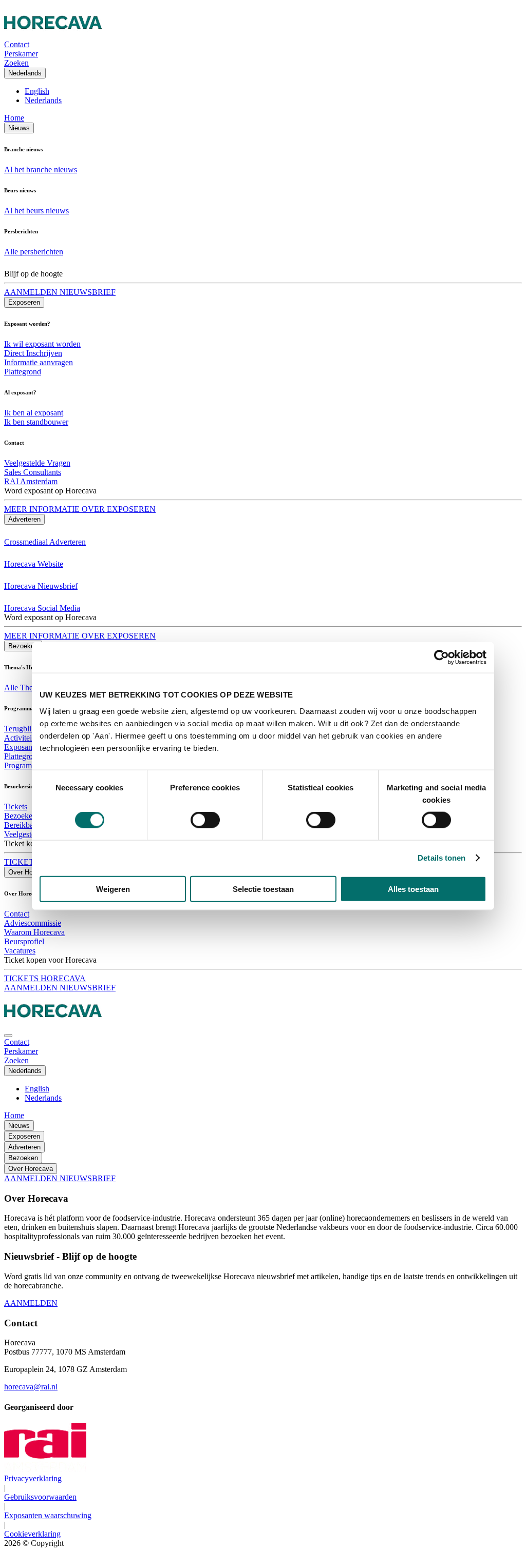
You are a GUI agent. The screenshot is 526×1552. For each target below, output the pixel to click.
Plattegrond (22, 371)
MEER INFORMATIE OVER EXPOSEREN (80, 509)
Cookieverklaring (32, 1533)
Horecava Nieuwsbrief (41, 586)
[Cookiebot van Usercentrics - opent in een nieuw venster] (441, 657)
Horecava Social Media (42, 608)
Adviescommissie (32, 923)
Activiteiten (23, 737)
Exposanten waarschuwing (47, 1515)
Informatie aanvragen (38, 362)
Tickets (15, 806)
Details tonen (441, 857)
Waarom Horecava (34, 932)
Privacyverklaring (33, 1478)
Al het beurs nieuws (36, 210)
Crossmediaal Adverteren (45, 542)
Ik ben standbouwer (36, 421)
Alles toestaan (413, 888)
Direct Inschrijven (33, 353)
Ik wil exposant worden (42, 344)
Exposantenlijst (28, 747)
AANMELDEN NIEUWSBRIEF (60, 292)
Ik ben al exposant (33, 412)
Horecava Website (33, 564)
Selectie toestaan (263, 888)
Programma (23, 765)
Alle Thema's (25, 687)
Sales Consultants (32, 472)
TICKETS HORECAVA (45, 978)
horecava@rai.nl (31, 1386)
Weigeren (113, 888)
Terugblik (19, 728)
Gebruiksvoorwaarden (40, 1497)
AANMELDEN (31, 1303)
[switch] (205, 820)
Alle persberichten (33, 251)
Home (14, 117)
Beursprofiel (24, 941)
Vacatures (19, 950)
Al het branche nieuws (40, 169)
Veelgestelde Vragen (37, 463)
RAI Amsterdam (31, 481)
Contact (16, 913)
